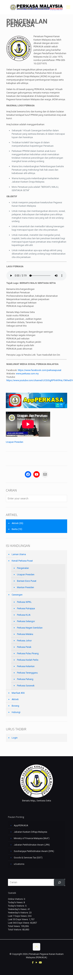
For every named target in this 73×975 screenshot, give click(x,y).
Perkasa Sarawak (26, 685)
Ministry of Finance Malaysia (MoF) (31, 838)
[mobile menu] (68, 7)
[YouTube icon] (36, 962)
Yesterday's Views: (17, 909)
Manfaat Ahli (18, 693)
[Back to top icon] (36, 947)
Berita (15, 529)
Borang (15, 705)
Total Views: (14, 926)
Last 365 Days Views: (19, 922)
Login (15, 737)
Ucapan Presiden (14, 442)
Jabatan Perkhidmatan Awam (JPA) (32, 844)
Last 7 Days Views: (18, 916)
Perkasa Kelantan (26, 666)
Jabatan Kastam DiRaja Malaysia (30, 832)
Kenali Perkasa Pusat (22, 560)
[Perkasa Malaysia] (36, 7)
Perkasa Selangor (26, 621)
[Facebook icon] (33, 962)
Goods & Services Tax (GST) (28, 857)
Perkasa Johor (24, 640)
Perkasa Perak (24, 647)
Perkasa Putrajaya (26, 608)
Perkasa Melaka (25, 634)
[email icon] (40, 962)
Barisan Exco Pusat (26, 581)
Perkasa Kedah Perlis (27, 660)
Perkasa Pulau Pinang (28, 653)
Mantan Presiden (25, 587)
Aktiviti (15, 523)
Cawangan (17, 594)
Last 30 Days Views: (18, 919)
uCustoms (19, 864)
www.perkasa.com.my (27, 373)
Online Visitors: (16, 899)
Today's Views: (16, 902)
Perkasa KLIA (23, 615)
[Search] (59, 882)
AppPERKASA (21, 825)
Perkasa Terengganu (27, 672)
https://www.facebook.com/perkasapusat (39, 370)
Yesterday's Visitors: (18, 912)
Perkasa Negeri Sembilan (30, 627)
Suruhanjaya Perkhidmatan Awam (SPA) (34, 851)
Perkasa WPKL (24, 602)
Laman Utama (19, 554)
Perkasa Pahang (25, 679)
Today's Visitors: (16, 905)
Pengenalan (23, 568)
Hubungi (16, 712)
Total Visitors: (15, 929)
